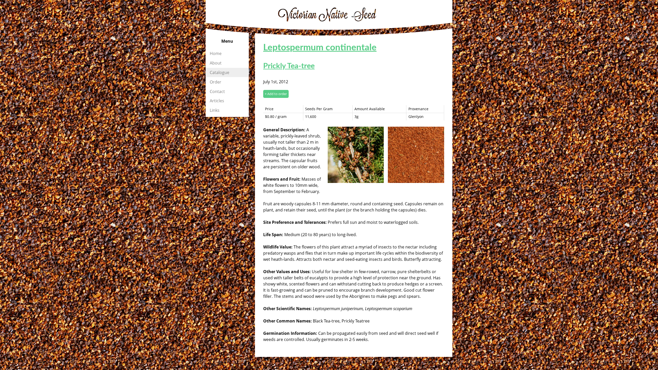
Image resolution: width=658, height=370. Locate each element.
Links (215, 110)
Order (215, 82)
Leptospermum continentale (320, 47)
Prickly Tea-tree (289, 66)
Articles (217, 101)
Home (216, 53)
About (216, 63)
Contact (217, 91)
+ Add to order (276, 93)
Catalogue (219, 72)
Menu (227, 41)
